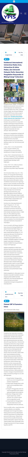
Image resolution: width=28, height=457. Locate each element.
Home (13, 33)
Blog (7, 59)
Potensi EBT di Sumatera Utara (13, 305)
